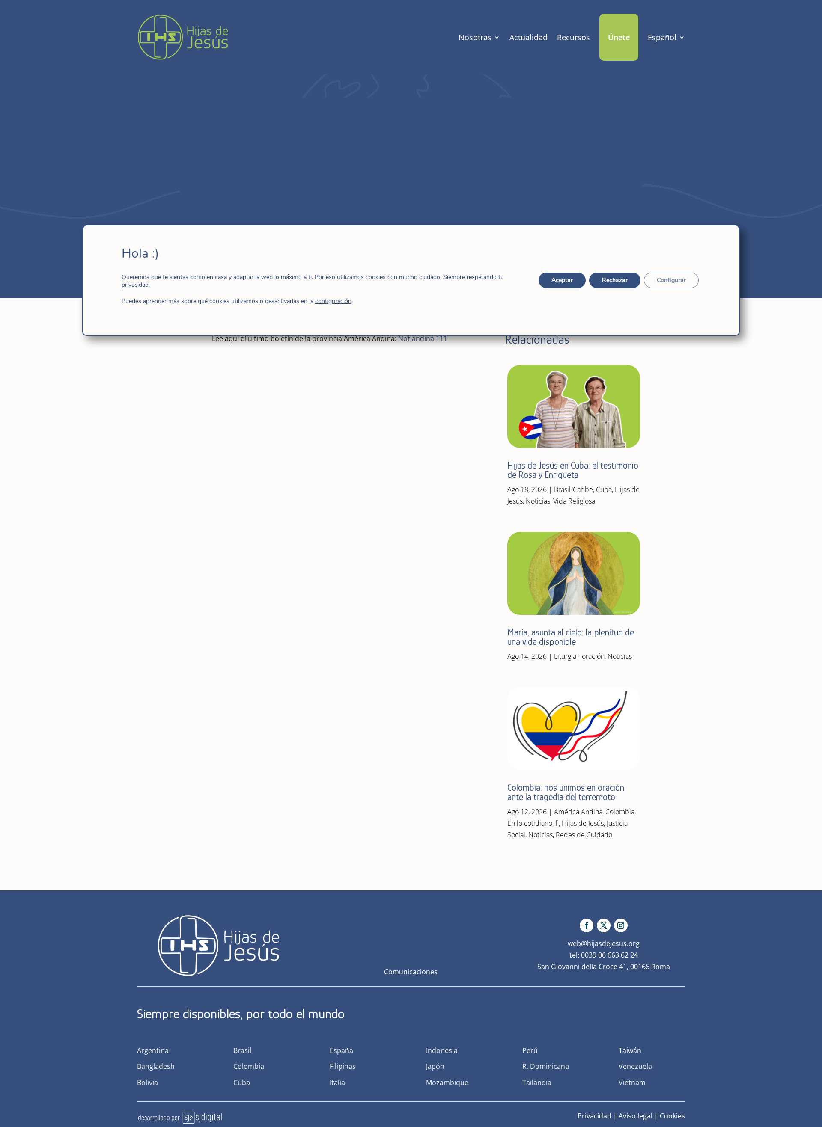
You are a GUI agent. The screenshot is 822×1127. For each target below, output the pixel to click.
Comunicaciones (411, 971)
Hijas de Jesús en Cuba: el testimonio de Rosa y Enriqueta (572, 470)
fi (557, 823)
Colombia (619, 811)
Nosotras (475, 37)
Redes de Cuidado (584, 834)
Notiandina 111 (422, 338)
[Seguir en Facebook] (586, 925)
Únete (619, 37)
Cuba (604, 489)
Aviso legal (635, 1116)
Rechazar (615, 280)
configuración (333, 301)
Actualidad (528, 37)
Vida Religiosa (574, 501)
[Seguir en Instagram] (621, 925)
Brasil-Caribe (573, 489)
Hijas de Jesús (583, 823)
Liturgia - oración (579, 656)
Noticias (538, 501)
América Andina (578, 811)
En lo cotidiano (529, 823)
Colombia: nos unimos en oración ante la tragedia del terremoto (565, 792)
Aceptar (562, 280)
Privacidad (594, 1116)
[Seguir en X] (604, 925)
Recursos (573, 37)
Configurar (671, 280)
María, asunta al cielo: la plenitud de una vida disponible (570, 637)
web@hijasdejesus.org (604, 943)
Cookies (672, 1116)
